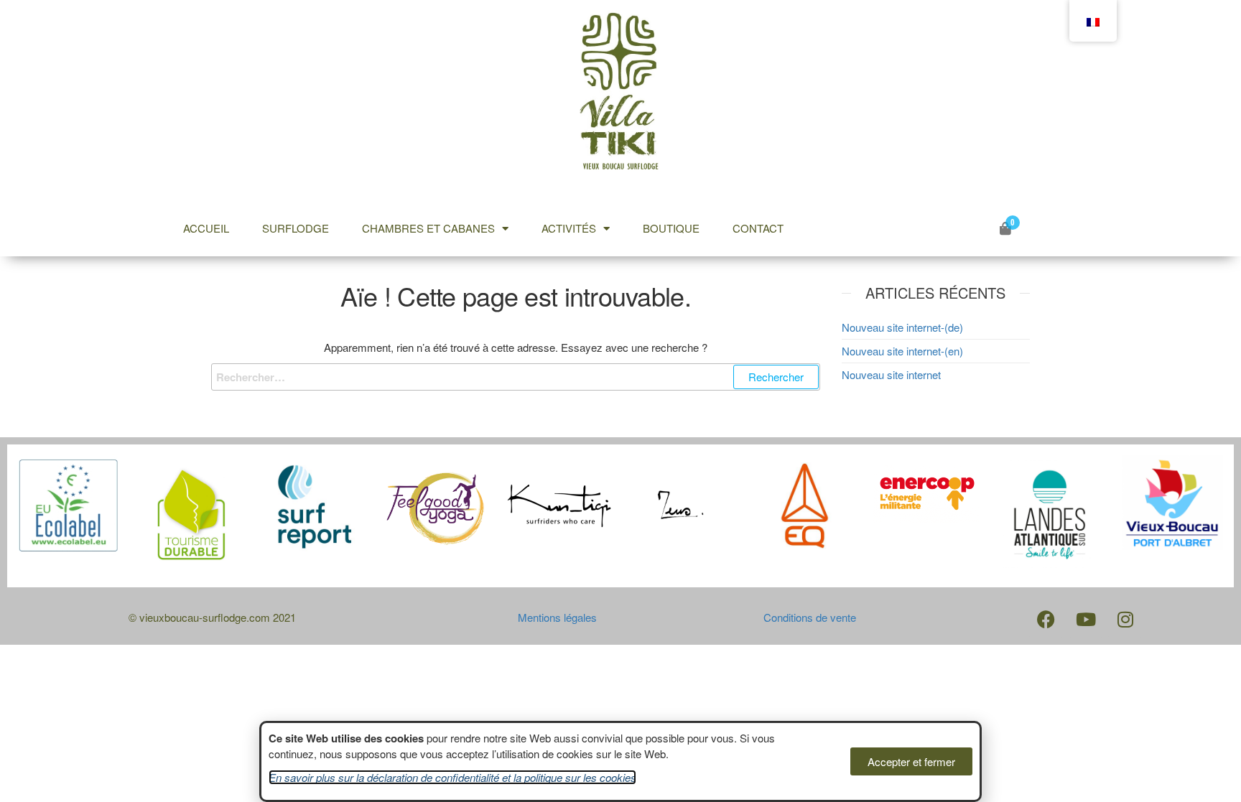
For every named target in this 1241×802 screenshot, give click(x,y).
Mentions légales (557, 617)
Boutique (671, 228)
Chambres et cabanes (428, 228)
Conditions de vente (809, 617)
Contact (758, 228)
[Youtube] (1086, 620)
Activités (569, 228)
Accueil (206, 228)
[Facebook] (1046, 620)
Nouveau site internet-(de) (902, 327)
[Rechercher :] (515, 377)
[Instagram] (1125, 620)
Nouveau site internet (891, 374)
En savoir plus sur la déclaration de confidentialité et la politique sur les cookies (452, 777)
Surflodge (295, 228)
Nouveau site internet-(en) (902, 350)
